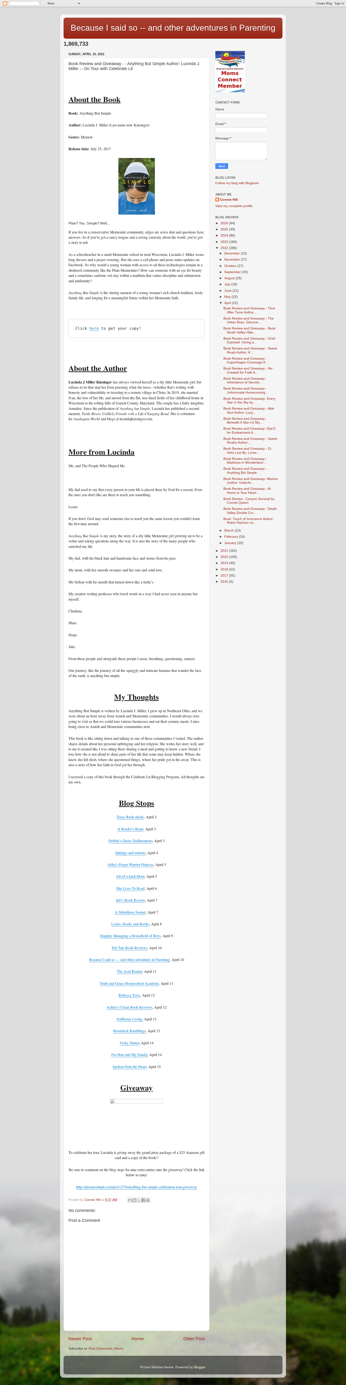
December (232, 253)
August (230, 278)
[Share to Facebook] (143, 1200)
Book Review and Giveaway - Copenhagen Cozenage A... (245, 360)
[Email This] (130, 1200)
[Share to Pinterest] (147, 1200)
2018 (225, 569)
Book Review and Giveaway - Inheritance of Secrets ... (245, 380)
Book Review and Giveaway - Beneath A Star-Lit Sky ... (245, 420)
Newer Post (80, 1338)
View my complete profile (234, 206)
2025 (225, 229)
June (228, 290)
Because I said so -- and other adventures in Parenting (173, 28)
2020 (225, 557)
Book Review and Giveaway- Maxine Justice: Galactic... (250, 480)
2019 (225, 563)
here (94, 328)
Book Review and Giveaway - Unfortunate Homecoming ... (246, 390)
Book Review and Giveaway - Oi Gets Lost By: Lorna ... (247, 450)
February (231, 536)
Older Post (194, 1338)
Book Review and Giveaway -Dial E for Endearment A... (249, 430)
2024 (225, 235)
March (229, 530)
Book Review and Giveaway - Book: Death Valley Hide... (249, 330)
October (230, 266)
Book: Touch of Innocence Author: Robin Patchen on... (248, 520)
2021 (225, 551)
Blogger (199, 1367)
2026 (225, 223)
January (230, 543)
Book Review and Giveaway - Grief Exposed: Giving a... (249, 340)
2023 (225, 242)
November (232, 259)
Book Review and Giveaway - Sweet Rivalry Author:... (250, 440)
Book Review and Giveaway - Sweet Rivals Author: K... (250, 350)
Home (138, 1338)
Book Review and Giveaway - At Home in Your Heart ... (247, 490)
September (233, 272)
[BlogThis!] (134, 1200)
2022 (225, 248)
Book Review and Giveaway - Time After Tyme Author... (249, 310)
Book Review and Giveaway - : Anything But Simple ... (246, 470)
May (228, 297)
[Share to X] (139, 1200)
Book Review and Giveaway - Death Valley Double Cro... (250, 510)
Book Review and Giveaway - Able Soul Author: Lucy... (248, 410)
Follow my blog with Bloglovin (237, 183)
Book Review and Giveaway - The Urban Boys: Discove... (248, 320)
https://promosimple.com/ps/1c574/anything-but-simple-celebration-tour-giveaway (136, 1186)
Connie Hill (229, 199)
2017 (225, 575)
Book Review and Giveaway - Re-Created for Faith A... (248, 370)
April (228, 303)
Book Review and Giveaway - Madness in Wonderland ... (245, 460)
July (227, 284)
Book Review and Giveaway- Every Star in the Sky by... (249, 400)
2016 (225, 581)
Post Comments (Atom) (106, 1348)
